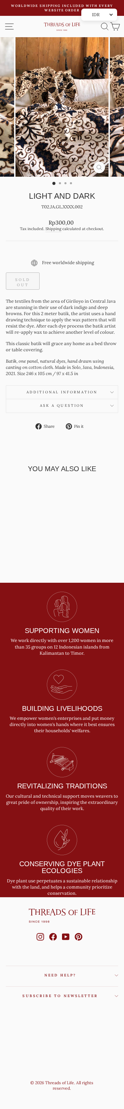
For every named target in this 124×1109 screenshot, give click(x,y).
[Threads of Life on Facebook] (53, 943)
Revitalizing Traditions (62, 786)
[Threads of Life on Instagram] (40, 943)
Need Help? (60, 975)
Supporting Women (62, 630)
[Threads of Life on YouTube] (66, 943)
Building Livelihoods (62, 708)
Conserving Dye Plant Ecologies (62, 867)
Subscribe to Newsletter (60, 996)
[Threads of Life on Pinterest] (78, 943)
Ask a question (62, 405)
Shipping (53, 228)
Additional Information (62, 392)
